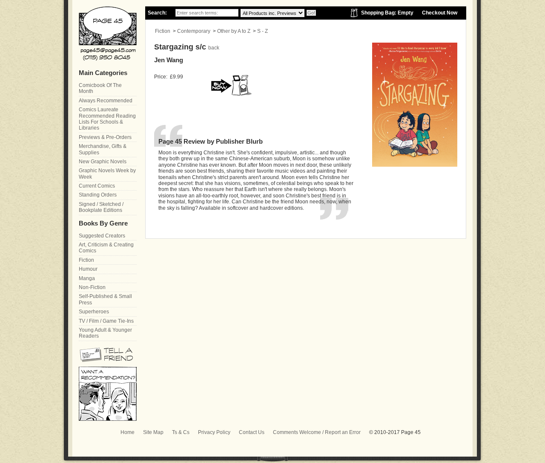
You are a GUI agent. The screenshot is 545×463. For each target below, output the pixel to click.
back (213, 48)
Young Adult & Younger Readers (105, 333)
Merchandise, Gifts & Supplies (102, 149)
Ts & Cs (180, 432)
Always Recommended (105, 101)
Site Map (153, 432)
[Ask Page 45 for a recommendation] (108, 419)
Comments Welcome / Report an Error (317, 432)
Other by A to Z (233, 31)
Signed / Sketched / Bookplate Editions (101, 207)
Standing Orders (98, 195)
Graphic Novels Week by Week (107, 173)
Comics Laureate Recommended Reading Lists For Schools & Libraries (107, 119)
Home (127, 432)
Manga (87, 278)
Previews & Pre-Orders (105, 137)
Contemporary (193, 31)
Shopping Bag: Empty (387, 13)
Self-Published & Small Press (105, 299)
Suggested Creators (102, 236)
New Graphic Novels (102, 162)
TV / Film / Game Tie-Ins (106, 321)
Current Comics (97, 186)
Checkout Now (439, 13)
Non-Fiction (92, 287)
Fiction (162, 31)
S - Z (262, 31)
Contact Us (251, 432)
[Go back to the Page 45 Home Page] (108, 33)
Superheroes (94, 312)
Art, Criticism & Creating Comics (106, 248)
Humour (88, 269)
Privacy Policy (214, 432)
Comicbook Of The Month (100, 88)
